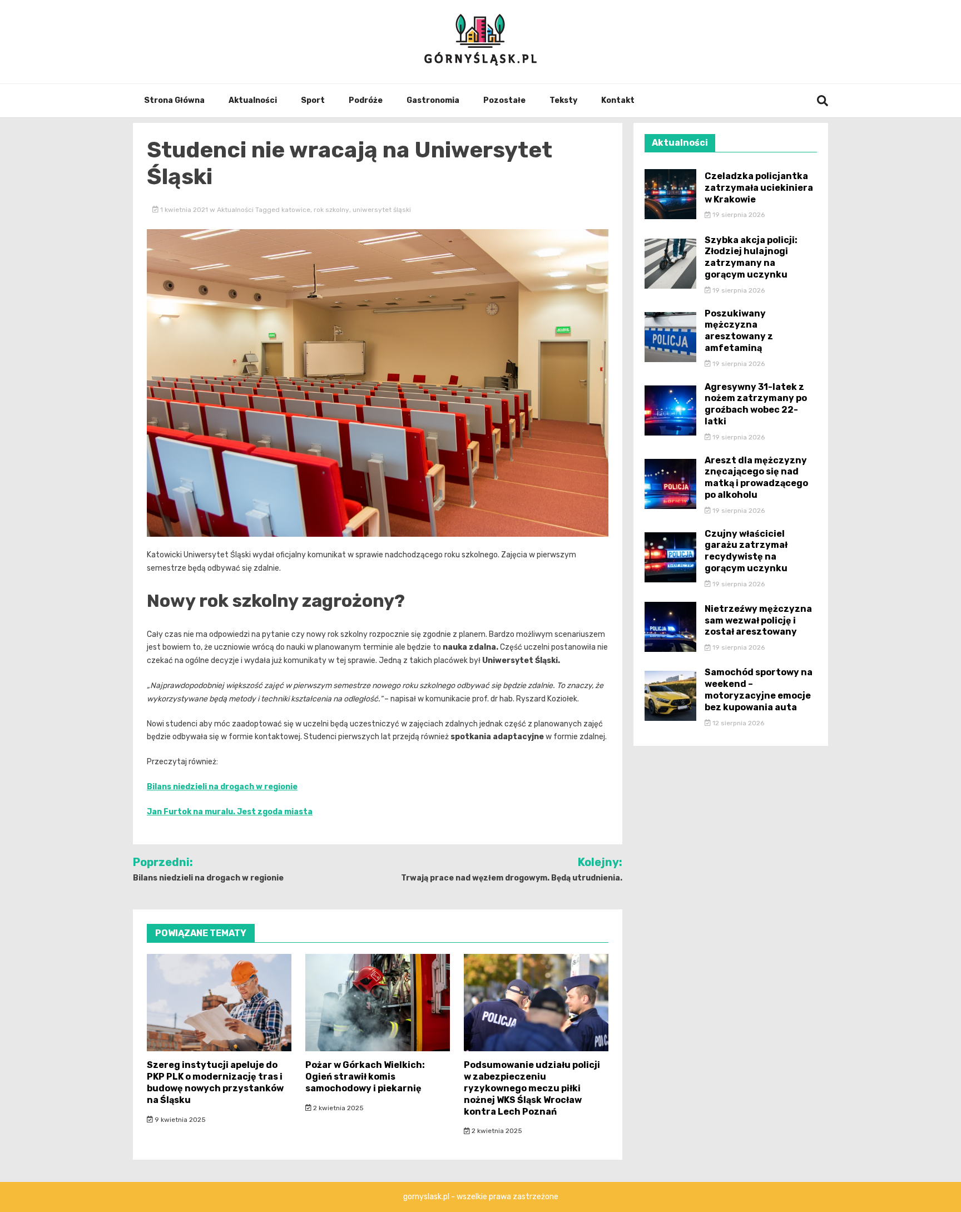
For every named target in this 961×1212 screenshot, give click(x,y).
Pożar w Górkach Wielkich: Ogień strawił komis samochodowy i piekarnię (365, 1077)
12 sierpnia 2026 (737, 723)
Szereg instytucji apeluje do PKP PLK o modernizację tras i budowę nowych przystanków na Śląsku (215, 1082)
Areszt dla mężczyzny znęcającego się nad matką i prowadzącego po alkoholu (756, 477)
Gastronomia (433, 100)
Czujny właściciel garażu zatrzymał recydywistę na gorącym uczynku (746, 550)
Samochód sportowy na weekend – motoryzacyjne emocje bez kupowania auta (759, 689)
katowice (295, 210)
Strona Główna (174, 100)
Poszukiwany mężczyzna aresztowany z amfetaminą (739, 330)
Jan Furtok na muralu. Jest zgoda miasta (230, 812)
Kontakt (618, 100)
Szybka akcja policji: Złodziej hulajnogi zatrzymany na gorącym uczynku (751, 257)
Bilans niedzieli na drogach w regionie (222, 786)
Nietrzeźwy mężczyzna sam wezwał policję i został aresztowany (758, 620)
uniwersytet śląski (382, 210)
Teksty (563, 100)
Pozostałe (504, 100)
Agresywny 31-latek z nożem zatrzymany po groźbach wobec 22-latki (756, 404)
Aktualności (253, 100)
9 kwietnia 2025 (179, 1120)
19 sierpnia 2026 (738, 215)
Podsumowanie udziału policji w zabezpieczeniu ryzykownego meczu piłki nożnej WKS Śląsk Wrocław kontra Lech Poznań (532, 1088)
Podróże (366, 100)
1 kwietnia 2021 (184, 210)
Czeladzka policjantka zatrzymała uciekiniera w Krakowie (759, 188)
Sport (313, 100)
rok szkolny (331, 210)
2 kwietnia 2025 (337, 1108)
